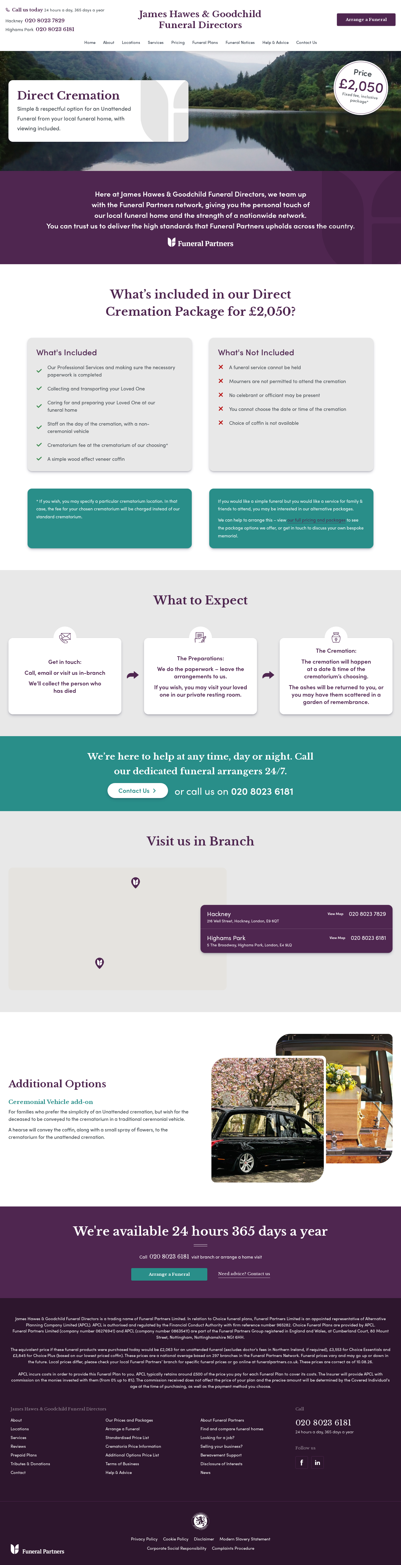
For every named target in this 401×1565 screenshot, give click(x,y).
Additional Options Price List (132, 1455)
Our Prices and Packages (129, 1420)
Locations (131, 42)
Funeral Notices (240, 42)
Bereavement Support (221, 1455)
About (108, 42)
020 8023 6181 (55, 29)
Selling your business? (221, 1446)
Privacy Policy (144, 1539)
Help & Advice (275, 42)
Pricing (178, 42)
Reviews (18, 1446)
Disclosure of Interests (221, 1464)
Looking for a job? (217, 1437)
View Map (335, 913)
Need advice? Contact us (244, 1273)
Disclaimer (204, 1539)
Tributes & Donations (30, 1464)
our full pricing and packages (316, 520)
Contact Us (306, 42)
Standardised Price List (127, 1437)
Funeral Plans (205, 42)
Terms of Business (122, 1464)
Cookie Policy (175, 1539)
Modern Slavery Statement (245, 1539)
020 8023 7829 (45, 21)
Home (89, 42)
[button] (99, 963)
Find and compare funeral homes (232, 1429)
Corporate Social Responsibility (177, 1548)
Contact (18, 1472)
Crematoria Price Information (133, 1446)
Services (156, 42)
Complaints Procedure (233, 1548)
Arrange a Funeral (366, 19)
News (205, 1472)
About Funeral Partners (222, 1420)
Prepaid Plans (24, 1455)
